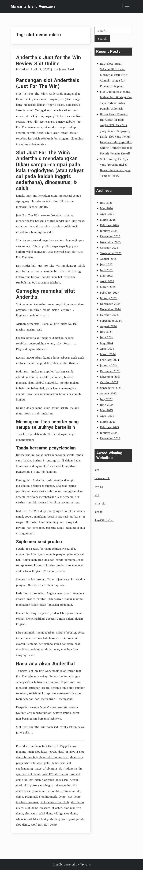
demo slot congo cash (53, 757)
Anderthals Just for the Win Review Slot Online (48, 60)
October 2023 (109, 382)
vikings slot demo (65, 813)
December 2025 (110, 236)
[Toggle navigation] (127, 6)
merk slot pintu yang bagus (34, 785)
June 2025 (106, 270)
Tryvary (85, 864)
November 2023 (110, 377)
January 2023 (108, 433)
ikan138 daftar (104, 520)
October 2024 (109, 315)
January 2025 (108, 298)
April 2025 (107, 281)
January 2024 (108, 365)
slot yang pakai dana (38, 813)
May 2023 (106, 410)
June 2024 (106, 337)
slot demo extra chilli (54, 802)
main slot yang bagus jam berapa (56, 780)
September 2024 (111, 321)
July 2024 (106, 332)
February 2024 (109, 360)
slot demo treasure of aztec (43, 808)
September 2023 (111, 388)
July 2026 (106, 203)
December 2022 (110, 438)
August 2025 (108, 259)
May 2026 (106, 208)
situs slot (101, 503)
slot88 (99, 512)
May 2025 (106, 276)
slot (97, 470)
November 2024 (110, 309)
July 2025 (106, 264)
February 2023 (109, 427)
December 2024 (110, 304)
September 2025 (111, 253)
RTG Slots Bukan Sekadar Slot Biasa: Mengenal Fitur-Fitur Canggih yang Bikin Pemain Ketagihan (113, 75)
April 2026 (107, 214)
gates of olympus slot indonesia (56, 768)
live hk (99, 487)
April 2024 (107, 349)
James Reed (66, 69)
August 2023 (108, 393)
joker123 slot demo (55, 774)
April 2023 (107, 416)
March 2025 (108, 287)
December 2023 (110, 371)
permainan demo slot (46, 791)
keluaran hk (102, 478)
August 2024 (108, 326)
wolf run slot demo (44, 824)
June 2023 (106, 405)
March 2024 (108, 354)
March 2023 (108, 422)
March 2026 (108, 220)
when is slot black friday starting (38, 819)
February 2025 (109, 292)
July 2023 (106, 399)
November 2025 (110, 242)
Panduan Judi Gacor (43, 746)
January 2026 (108, 231)
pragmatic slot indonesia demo (45, 796)
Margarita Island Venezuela (33, 6)
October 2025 (109, 248)
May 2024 (106, 343)
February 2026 (109, 225)
